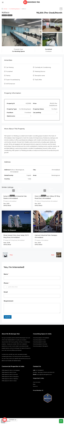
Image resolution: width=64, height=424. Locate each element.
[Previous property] (5, 254)
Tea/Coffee (38, 79)
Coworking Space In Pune (39, 339)
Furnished (9, 71)
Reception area (40, 75)
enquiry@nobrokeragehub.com (44, 374)
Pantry (8, 75)
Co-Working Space (14, 8)
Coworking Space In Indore (39, 342)
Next (52, 255)
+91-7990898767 (40, 370)
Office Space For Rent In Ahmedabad (11, 370)
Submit (7, 317)
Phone (6, 283)
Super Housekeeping (13, 79)
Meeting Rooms (40, 71)
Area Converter (36, 382)
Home (5, 8)
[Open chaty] (4, 419)
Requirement (8, 301)
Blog (34, 384)
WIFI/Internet (10, 83)
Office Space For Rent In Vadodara (10, 378)
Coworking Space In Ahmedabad (41, 337)
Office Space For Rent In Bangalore (10, 376)
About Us (35, 386)
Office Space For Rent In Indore (9, 380)
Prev (11, 255)
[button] (61, 9)
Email (6, 292)
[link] (16, 222)
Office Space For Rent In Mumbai (10, 374)
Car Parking (10, 67)
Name (6, 274)
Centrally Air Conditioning (43, 67)
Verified (10, 15)
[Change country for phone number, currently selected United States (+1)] (6, 287)
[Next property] (58, 254)
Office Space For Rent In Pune (9, 372)
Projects (12, 195)
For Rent (4, 15)
